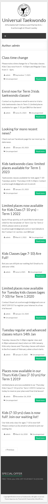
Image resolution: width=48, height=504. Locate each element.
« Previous (9, 449)
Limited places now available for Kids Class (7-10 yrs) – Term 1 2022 (22, 210)
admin (8, 75)
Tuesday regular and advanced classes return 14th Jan (24, 332)
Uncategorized (11, 79)
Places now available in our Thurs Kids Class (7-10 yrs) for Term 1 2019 (24, 375)
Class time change (15, 58)
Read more (40, 79)
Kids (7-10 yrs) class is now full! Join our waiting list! (21, 415)
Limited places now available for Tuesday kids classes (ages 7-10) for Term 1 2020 (23, 292)
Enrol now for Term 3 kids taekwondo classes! (20, 93)
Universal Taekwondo (24, 20)
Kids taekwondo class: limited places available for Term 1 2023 (23, 168)
